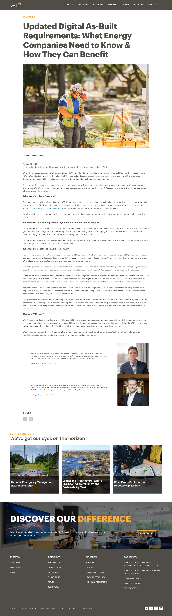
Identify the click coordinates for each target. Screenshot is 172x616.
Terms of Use (86, 608)
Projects (98, 5)
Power (51, 582)
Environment (54, 577)
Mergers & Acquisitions (96, 582)
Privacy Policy (69, 608)
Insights (112, 5)
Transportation (55, 562)
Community (53, 572)
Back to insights (34, 155)
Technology (53, 587)
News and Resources (95, 577)
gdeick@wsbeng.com (38, 395)
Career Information (95, 572)
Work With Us (146, 533)
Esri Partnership (131, 588)
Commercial (15, 567)
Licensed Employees (132, 583)
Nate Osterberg (32, 167)
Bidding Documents (132, 578)
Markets (68, 5)
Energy (13, 572)
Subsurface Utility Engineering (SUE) (48, 208)
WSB (105, 167)
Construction (54, 567)
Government (15, 562)
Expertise (83, 5)
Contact (153, 5)
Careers (138, 5)
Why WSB (90, 562)
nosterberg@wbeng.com (39, 363)
